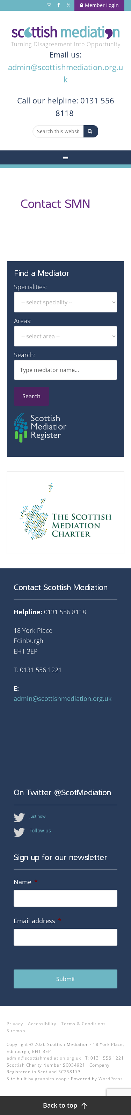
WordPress (111, 1079)
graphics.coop (51, 1079)
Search (31, 396)
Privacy (15, 1024)
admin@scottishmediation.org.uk (62, 698)
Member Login (102, 5)
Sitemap (16, 1031)
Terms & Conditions (83, 1024)
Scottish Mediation (66, 32)
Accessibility (42, 1024)
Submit (65, 979)
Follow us (40, 830)
